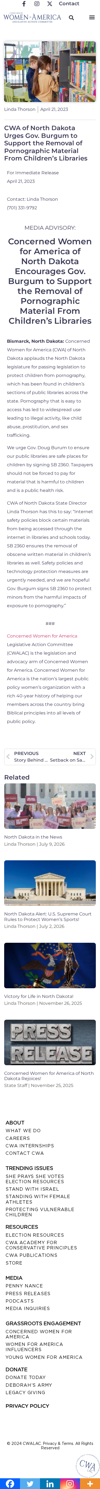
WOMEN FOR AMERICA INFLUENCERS (34, 1347)
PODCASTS (20, 1301)
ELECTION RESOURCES (35, 1235)
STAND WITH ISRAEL (32, 1189)
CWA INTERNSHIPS (30, 1145)
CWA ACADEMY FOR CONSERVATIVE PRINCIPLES (41, 1245)
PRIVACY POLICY (27, 1406)
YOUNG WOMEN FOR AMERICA (44, 1357)
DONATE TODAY (26, 1377)
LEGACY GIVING (25, 1392)
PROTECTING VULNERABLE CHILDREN (40, 1212)
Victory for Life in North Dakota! (38, 996)
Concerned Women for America (42, 636)
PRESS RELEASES (28, 1293)
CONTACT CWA (25, 1153)
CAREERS (18, 1138)
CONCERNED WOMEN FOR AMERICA (39, 1334)
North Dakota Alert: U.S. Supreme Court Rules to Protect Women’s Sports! (48, 916)
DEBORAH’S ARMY (29, 1385)
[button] (92, 17)
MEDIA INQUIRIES (28, 1308)
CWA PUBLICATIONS (32, 1255)
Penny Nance (24, 1286)
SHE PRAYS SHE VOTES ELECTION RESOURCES (35, 1179)
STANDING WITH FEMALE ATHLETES (38, 1199)
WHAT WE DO (23, 1130)
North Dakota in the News (33, 837)
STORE (14, 1263)
